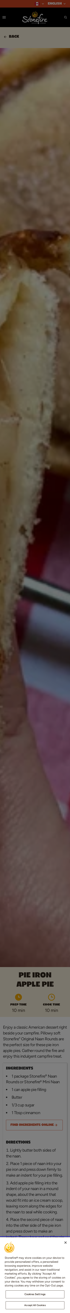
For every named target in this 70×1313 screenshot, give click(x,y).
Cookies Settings (35, 1294)
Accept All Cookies (35, 1305)
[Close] (65, 1242)
